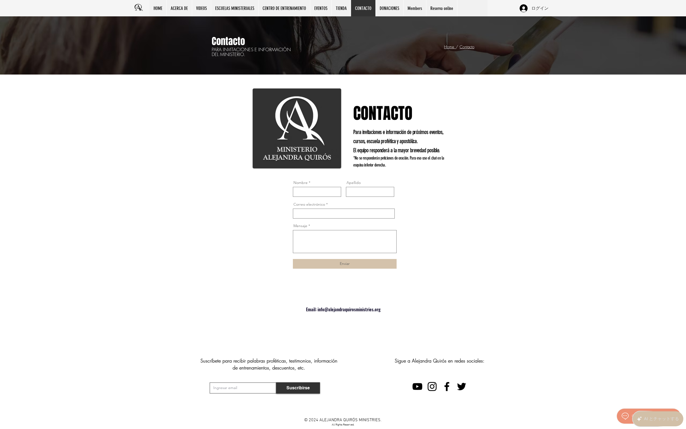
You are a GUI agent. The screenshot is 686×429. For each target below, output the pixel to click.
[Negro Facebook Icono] (447, 386)
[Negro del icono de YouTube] (417, 386)
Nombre (300, 182)
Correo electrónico (309, 204)
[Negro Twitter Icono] (462, 386)
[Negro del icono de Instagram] (432, 386)
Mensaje (300, 226)
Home (450, 47)
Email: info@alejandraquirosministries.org (343, 309)
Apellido (353, 182)
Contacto (467, 47)
